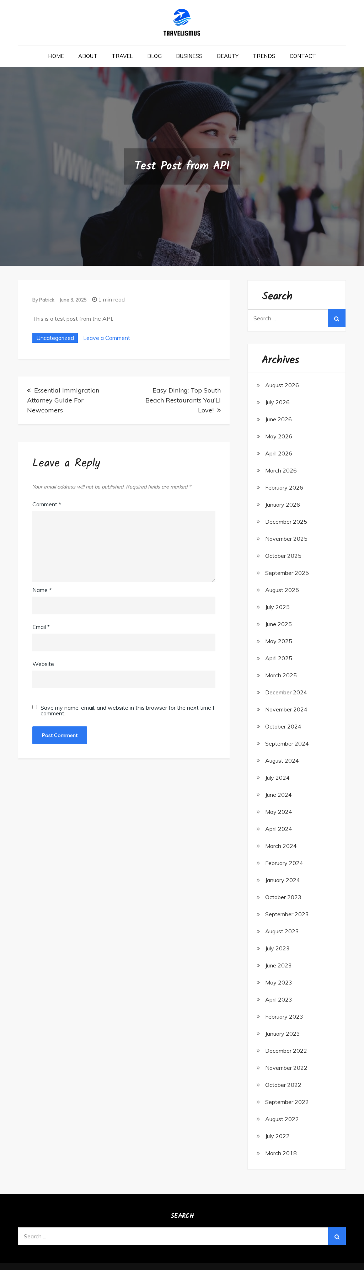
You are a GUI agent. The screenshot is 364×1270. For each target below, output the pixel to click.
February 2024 (284, 862)
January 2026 (282, 504)
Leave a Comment (106, 337)
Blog (154, 56)
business (189, 56)
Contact (303, 56)
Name (42, 589)
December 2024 (286, 692)
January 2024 (282, 880)
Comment (46, 504)
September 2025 (287, 572)
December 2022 (286, 1050)
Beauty (228, 56)
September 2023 (287, 914)
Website (43, 663)
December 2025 (286, 521)
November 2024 (286, 709)
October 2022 (283, 1084)
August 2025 (282, 589)
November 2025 (286, 538)
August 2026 (282, 385)
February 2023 (284, 1016)
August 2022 (282, 1118)
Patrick (46, 300)
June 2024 (278, 794)
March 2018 (281, 1153)
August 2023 (282, 931)
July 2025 (277, 606)
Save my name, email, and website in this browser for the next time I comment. (127, 710)
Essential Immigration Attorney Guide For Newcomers (63, 400)
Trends (264, 56)
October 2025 (283, 555)
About (87, 56)
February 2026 (284, 487)
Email (41, 626)
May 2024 (278, 811)
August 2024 (282, 760)
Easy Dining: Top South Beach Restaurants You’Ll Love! (183, 400)
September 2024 (287, 743)
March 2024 (281, 845)
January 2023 (282, 1033)
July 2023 (277, 948)
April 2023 (278, 999)
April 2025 (278, 658)
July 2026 (277, 402)
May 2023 (278, 982)
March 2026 (281, 470)
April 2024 (278, 828)
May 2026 (278, 436)
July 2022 (277, 1136)
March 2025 (281, 675)
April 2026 (278, 453)
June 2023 (278, 965)
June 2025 (278, 624)
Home (56, 56)
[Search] (337, 318)
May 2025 (278, 641)
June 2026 (278, 419)
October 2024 (283, 726)
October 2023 (283, 897)
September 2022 (287, 1101)
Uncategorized (55, 337)
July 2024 (277, 777)
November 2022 (286, 1067)
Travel (122, 56)
